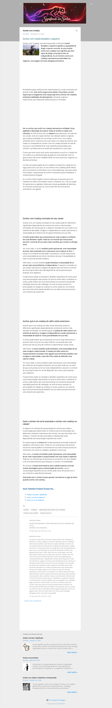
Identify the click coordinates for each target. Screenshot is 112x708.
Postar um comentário (32, 601)
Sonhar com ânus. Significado (33, 638)
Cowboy (34, 510)
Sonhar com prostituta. (31, 658)
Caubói (26, 510)
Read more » (72, 652)
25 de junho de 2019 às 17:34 (40, 531)
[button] (76, 31)
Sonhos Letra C (46, 513)
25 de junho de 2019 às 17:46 (40, 596)
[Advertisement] (87, 52)
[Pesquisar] (91, 4)
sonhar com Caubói (31, 513)
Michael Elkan (61, 703)
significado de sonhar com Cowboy (52, 510)
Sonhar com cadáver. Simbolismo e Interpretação (40, 678)
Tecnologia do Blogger (57, 700)
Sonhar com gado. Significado (37, 494)
